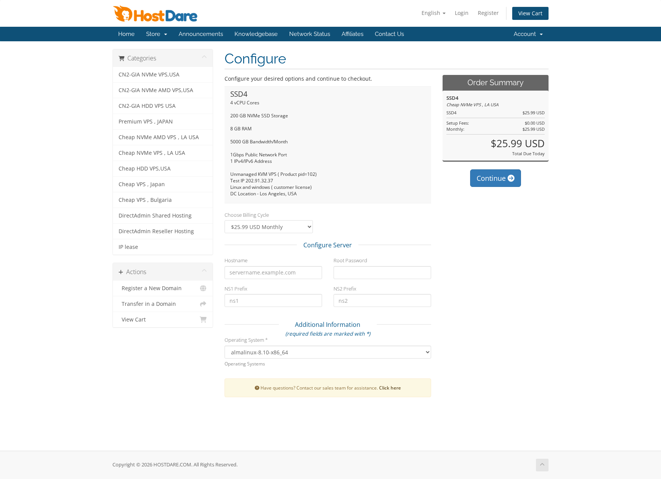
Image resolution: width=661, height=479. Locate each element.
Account (526, 34)
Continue (492, 178)
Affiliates (352, 34)
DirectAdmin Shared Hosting (155, 215)
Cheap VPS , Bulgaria (145, 199)
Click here (390, 388)
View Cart (530, 13)
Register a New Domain (150, 288)
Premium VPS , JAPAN (146, 121)
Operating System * (246, 339)
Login (462, 12)
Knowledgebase (256, 34)
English (432, 12)
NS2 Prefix (345, 288)
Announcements (201, 34)
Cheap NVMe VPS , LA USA (152, 152)
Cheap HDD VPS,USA (145, 168)
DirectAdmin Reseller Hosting (156, 231)
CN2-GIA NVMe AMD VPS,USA (156, 90)
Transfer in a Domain (147, 303)
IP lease (128, 247)
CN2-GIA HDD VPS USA (147, 105)
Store (154, 34)
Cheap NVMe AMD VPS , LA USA (159, 137)
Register (488, 12)
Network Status (309, 34)
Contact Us (389, 34)
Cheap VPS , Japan (142, 184)
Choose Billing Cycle (247, 214)
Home (126, 34)
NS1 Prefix (236, 288)
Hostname (236, 260)
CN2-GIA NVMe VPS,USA (149, 74)
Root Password (350, 260)
